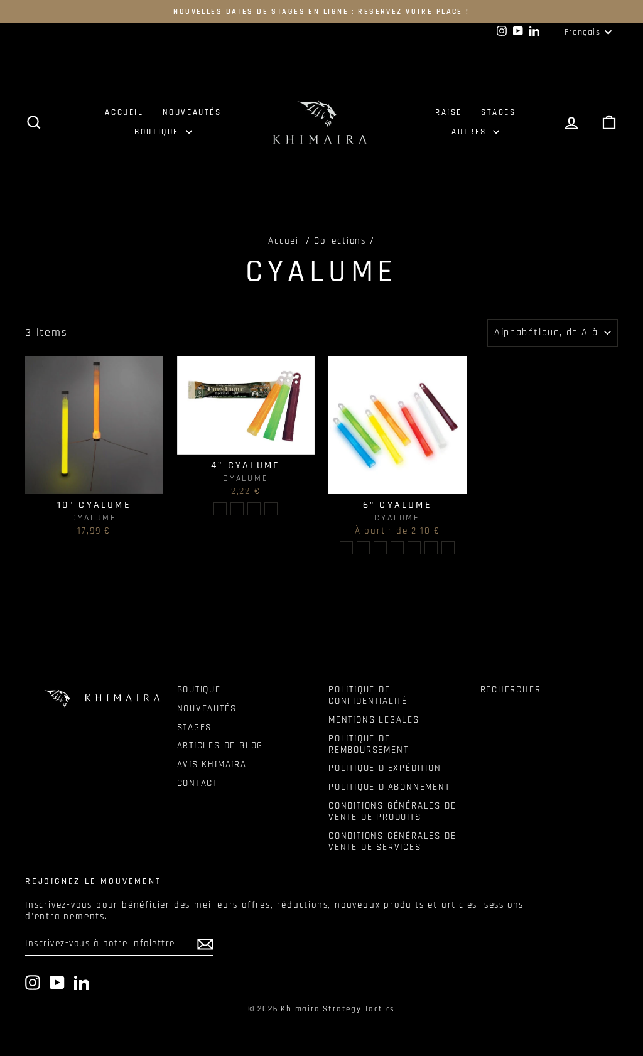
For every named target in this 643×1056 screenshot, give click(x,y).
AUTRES (470, 132)
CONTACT (198, 783)
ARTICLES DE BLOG (220, 746)
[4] (220, 509)
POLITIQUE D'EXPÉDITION (384, 768)
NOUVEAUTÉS (192, 112)
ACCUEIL (124, 112)
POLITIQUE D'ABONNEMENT (389, 787)
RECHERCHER (510, 690)
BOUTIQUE (158, 132)
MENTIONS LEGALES (373, 720)
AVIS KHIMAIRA (212, 764)
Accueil (285, 241)
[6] (346, 548)
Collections (340, 241)
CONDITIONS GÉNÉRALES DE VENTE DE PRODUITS (392, 811)
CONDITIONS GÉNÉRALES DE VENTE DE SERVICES (392, 841)
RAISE (448, 112)
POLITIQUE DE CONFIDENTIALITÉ (368, 695)
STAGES (498, 112)
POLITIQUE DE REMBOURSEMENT (368, 744)
